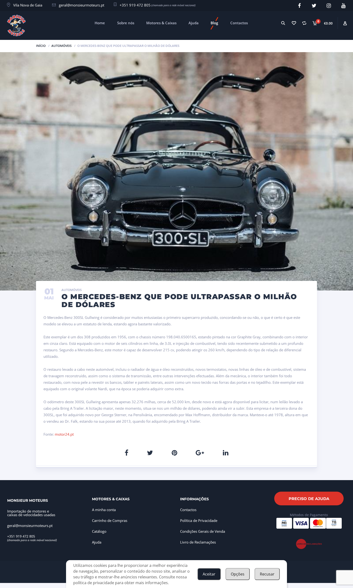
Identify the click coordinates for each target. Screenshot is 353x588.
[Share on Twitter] (150, 452)
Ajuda (194, 22)
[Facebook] (299, 5)
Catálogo (99, 531)
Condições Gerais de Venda (202, 531)
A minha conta (104, 509)
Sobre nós (125, 22)
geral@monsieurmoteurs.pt (81, 5)
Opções (237, 574)
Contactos (239, 22)
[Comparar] (304, 23)
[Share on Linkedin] (225, 452)
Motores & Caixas (161, 22)
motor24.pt (64, 434)
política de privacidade (93, 582)
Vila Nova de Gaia (27, 5)
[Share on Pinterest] (174, 452)
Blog (214, 22)
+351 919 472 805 (135, 5)
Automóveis (61, 45)
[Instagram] (328, 5)
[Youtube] (343, 5)
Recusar (267, 574)
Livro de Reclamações (198, 542)
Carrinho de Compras (109, 520)
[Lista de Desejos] (293, 23)
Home (100, 22)
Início (41, 45)
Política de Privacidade (198, 520)
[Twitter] (314, 5)
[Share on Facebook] (126, 452)
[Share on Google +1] (200, 452)
